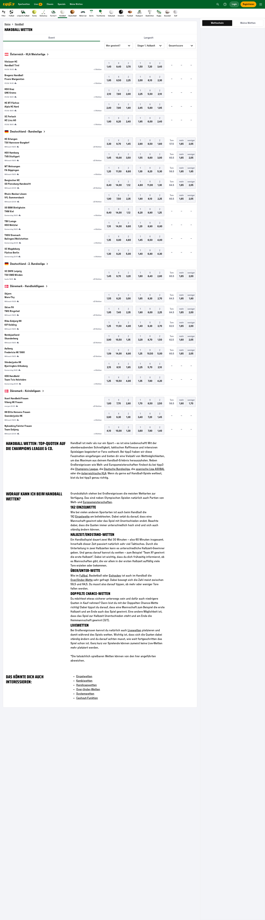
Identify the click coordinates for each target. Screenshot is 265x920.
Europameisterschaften (97, 502)
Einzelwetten (84, 676)
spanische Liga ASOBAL (150, 469)
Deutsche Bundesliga (117, 469)
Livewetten (134, 630)
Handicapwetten (86, 685)
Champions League (86, 469)
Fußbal (83, 575)
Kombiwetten (84, 680)
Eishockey (115, 575)
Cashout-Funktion (87, 698)
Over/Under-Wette (81, 580)
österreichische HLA (93, 473)
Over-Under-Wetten (88, 689)
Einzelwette (82, 516)
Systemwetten (85, 693)
